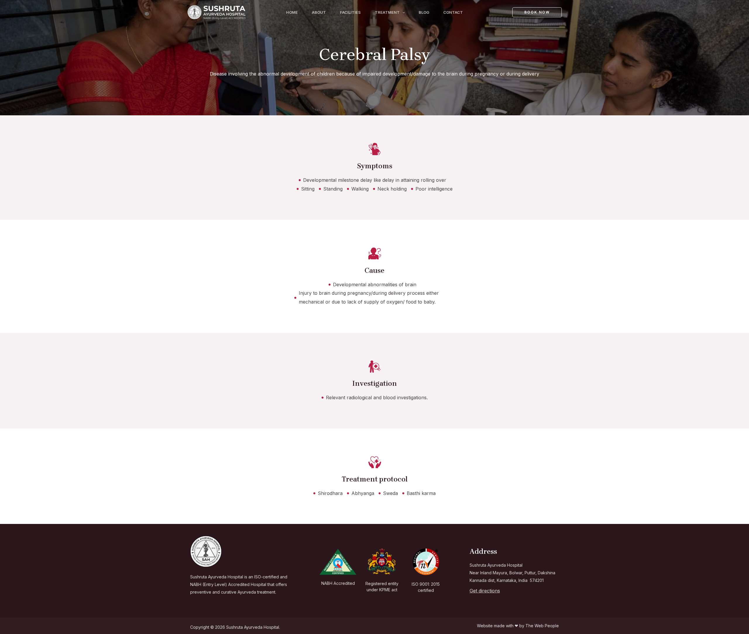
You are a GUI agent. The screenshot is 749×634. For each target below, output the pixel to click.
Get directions (485, 591)
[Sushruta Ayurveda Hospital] (216, 12)
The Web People (542, 625)
